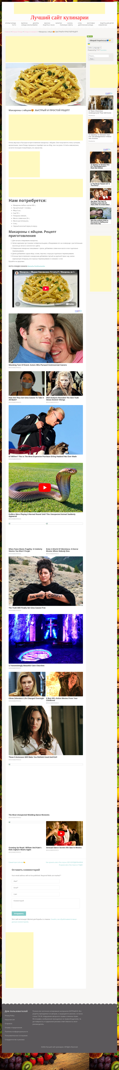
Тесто (14, 25)
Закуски (47, 23)
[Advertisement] (59, 8)
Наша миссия (10, 1020)
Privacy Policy (9, 1016)
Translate (103, 50)
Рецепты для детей (107, 23)
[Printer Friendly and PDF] (90, 37)
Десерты (36, 23)
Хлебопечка (102, 25)
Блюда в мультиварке (29, 25)
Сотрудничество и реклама (14, 1040)
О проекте (8, 1024)
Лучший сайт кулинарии (60, 17)
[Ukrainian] (89, 44)
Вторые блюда (10, 23)
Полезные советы (66, 25)
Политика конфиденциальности (16, 1032)
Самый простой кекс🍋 (17, 862)
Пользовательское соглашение (16, 1036)
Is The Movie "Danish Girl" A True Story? (100, 184)
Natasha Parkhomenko (36, 266)
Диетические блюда (85, 25)
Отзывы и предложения (13, 1028)
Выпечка (24, 23)
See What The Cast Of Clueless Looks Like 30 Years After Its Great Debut (100, 202)
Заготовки (91, 23)
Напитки (59, 23)
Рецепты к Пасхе (49, 25)
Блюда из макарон (30, 32)
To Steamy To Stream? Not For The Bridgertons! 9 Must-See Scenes (100, 166)
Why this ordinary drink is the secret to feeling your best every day (99, 222)
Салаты (70, 23)
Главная (8, 32)
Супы (80, 23)
